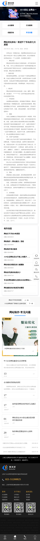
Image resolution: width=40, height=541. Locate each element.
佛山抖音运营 (29, 520)
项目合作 (16, 497)
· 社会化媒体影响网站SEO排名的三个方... (14, 447)
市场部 (28, 497)
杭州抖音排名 (11, 528)
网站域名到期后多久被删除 (14, 264)
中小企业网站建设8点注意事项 (15, 361)
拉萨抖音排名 (34, 522)
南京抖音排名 (8, 530)
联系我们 (16, 499)
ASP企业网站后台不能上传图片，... (17, 257)
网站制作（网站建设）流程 (14, 241)
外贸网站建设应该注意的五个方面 (15, 348)
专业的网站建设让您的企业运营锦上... (18, 280)
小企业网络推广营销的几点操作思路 (18, 303)
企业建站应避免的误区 (12, 382)
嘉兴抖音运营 (20, 520)
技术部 (28, 494)
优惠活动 (11, 32)
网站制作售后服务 (10, 249)
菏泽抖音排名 (26, 522)
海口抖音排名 (22, 525)
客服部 (28, 499)
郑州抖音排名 (22, 533)
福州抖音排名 (31, 525)
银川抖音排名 (13, 525)
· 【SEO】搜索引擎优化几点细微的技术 (13, 452)
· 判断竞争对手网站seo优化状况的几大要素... (15, 443)
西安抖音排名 (31, 533)
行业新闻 (29, 25)
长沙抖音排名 (17, 530)
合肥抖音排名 (34, 530)
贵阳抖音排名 (28, 528)
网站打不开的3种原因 (12, 234)
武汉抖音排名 (26, 530)
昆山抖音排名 (8, 522)
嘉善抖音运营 (11, 520)
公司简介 (16, 494)
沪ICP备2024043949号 (8, 487)
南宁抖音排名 (4, 525)
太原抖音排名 (4, 533)
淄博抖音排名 (17, 522)
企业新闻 (11, 25)
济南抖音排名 (13, 533)
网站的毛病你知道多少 (12, 272)
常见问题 (29, 32)
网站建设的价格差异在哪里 (14, 288)
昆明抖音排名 (19, 528)
